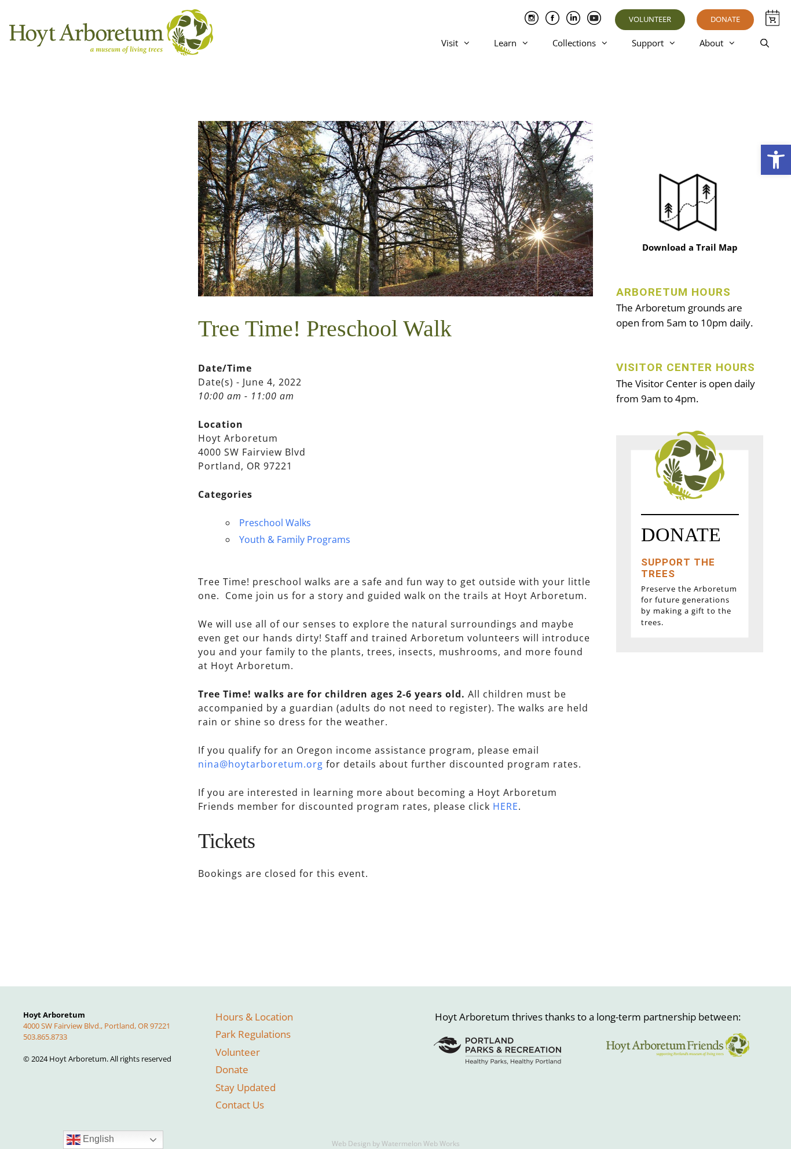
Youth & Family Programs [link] (294, 539)
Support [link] (648, 43)
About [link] (711, 43)
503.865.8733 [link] (45, 1036)
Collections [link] (574, 43)
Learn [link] (505, 43)
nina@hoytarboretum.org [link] (260, 764)
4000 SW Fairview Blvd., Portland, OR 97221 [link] (96, 1025)
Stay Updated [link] (245, 1087)
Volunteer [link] (650, 19)
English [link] (97, 1139)
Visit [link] (449, 43)
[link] (776, 160)
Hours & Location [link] (254, 1016)
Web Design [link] (351, 1143)
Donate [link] (725, 19)
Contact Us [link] (239, 1104)
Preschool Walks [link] (275, 522)
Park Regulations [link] (253, 1034)
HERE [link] (505, 806)
